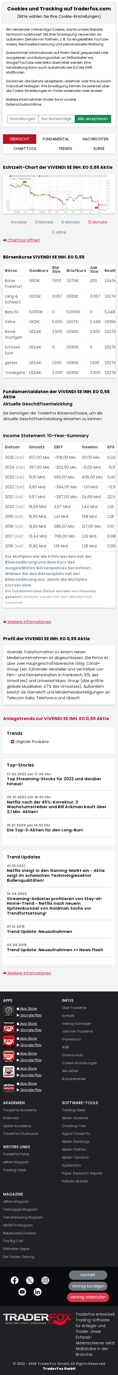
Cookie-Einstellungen (29, 91)
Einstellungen (22, 118)
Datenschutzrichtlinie (23, 104)
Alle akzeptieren (93, 118)
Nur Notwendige (56, 118)
